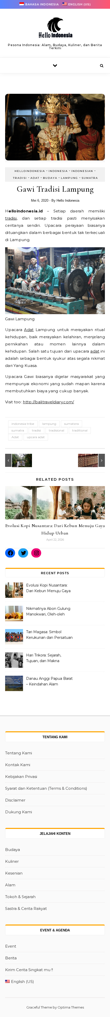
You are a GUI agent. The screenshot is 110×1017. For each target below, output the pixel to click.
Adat (34, 178)
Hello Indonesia (68, 200)
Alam (10, 884)
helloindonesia (30, 171)
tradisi (11, 218)
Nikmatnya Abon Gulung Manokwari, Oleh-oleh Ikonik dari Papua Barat (48, 612)
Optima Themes (71, 1007)
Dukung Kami (18, 811)
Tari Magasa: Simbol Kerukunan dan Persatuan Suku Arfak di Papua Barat (49, 635)
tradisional (56, 430)
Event (10, 946)
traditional (79, 430)
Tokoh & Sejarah (20, 896)
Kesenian (14, 873)
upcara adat (36, 437)
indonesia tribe (23, 424)
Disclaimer (15, 800)
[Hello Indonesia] (55, 29)
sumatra (18, 430)
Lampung (69, 178)
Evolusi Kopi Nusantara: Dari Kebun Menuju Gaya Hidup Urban (48, 588)
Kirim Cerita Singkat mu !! (29, 969)
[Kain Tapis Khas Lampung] (93, 460)
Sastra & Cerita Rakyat (26, 908)
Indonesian (82, 171)
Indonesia (58, 171)
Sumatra (90, 178)
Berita (11, 958)
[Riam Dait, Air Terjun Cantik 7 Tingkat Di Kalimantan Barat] (16, 460)
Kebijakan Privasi (21, 776)
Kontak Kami (17, 764)
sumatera (71, 424)
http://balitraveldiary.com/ (48, 401)
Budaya (50, 178)
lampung (49, 424)
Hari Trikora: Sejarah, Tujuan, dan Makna (43, 658)
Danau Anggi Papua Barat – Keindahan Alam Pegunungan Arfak (49, 681)
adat (94, 351)
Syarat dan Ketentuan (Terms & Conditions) (46, 788)
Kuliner (12, 861)
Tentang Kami (18, 753)
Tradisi (20, 178)
